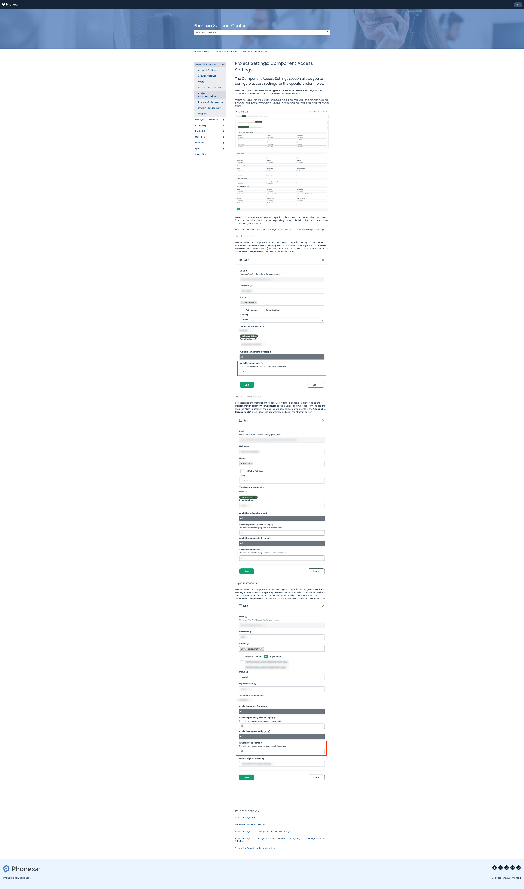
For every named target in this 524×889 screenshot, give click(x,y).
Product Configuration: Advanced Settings (255, 848)
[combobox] (259, 32)
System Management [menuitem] (209, 108)
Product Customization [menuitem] (210, 102)
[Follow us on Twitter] (500, 867)
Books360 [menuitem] (200, 131)
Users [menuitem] (201, 81)
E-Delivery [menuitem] (200, 125)
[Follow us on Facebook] (494, 867)
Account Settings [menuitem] (207, 70)
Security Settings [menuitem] (207, 75)
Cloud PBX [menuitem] (200, 154)
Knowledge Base (202, 51)
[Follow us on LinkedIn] (506, 867)
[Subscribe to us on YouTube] (512, 867)
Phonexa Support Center (220, 26)
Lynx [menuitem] (197, 148)
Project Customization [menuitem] (207, 95)
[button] (223, 64)
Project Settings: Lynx (245, 817)
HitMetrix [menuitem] (200, 142)
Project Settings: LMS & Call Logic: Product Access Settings (262, 831)
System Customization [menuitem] (210, 87)
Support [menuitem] (202, 113)
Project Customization (255, 51)
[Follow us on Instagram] (518, 867)
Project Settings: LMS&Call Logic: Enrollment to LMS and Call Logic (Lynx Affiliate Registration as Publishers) (280, 840)
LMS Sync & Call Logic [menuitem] (206, 119)
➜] (517, 4)
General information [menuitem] (206, 64)
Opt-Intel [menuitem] (200, 136)
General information (227, 51)
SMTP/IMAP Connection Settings (250, 824)
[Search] (327, 32)
